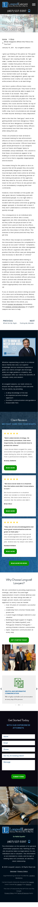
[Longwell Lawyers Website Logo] (15, 4)
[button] (37, 689)
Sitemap (13, 871)
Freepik (31, 882)
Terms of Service (23, 893)
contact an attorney (15, 304)
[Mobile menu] (34, 4)
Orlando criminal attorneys (15, 307)
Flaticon (28, 884)
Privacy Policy (23, 871)
